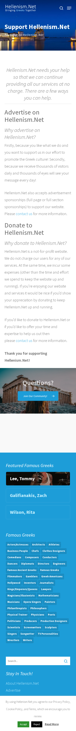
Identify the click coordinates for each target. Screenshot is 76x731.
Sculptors (51, 627)
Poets (51, 614)
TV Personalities (48, 633)
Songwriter (27, 633)
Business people (17, 551)
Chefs (35, 551)
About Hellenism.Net (22, 683)
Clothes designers (53, 551)
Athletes (54, 544)
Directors (43, 563)
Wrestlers (13, 640)
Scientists (13, 627)
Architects (38, 544)
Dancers (12, 563)
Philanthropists (17, 608)
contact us (24, 213)
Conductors (49, 557)
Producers (30, 621)
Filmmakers (14, 576)
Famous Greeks (49, 570)
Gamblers (32, 576)
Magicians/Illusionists (21, 595)
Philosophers (38, 608)
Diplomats (27, 563)
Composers (32, 557)
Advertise (13, 690)
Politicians (14, 621)
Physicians (37, 614)
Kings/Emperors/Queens (22, 589)
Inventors (30, 582)
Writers (27, 640)
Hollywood (13, 582)
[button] (69, 8)
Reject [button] (37, 724)
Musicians (13, 602)
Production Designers (54, 621)
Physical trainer (17, 614)
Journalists (47, 582)
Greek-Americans (52, 576)
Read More (52, 724)
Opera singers (32, 602)
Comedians (14, 557)
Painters (50, 602)
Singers (12, 633)
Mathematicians (48, 595)
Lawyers (46, 589)
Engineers (59, 563)
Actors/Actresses (17, 544)
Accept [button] (23, 724)
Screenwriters (32, 627)
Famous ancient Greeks (21, 570)
